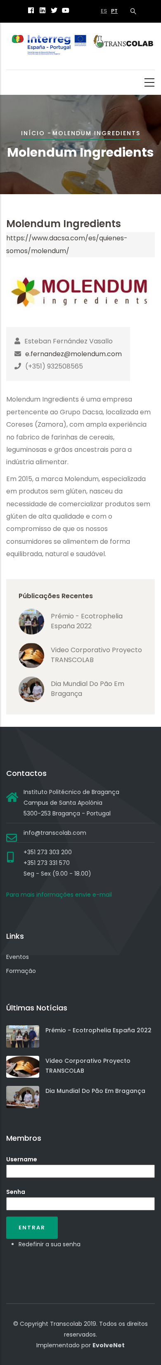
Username (21, 1159)
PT (114, 11)
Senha (15, 1192)
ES (104, 11)
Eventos (17, 957)
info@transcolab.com (55, 833)
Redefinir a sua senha (49, 1244)
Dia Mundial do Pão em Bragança (95, 1091)
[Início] (80, 46)
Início (33, 133)
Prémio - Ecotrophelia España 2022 (87, 621)
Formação (21, 971)
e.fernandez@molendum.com (73, 354)
